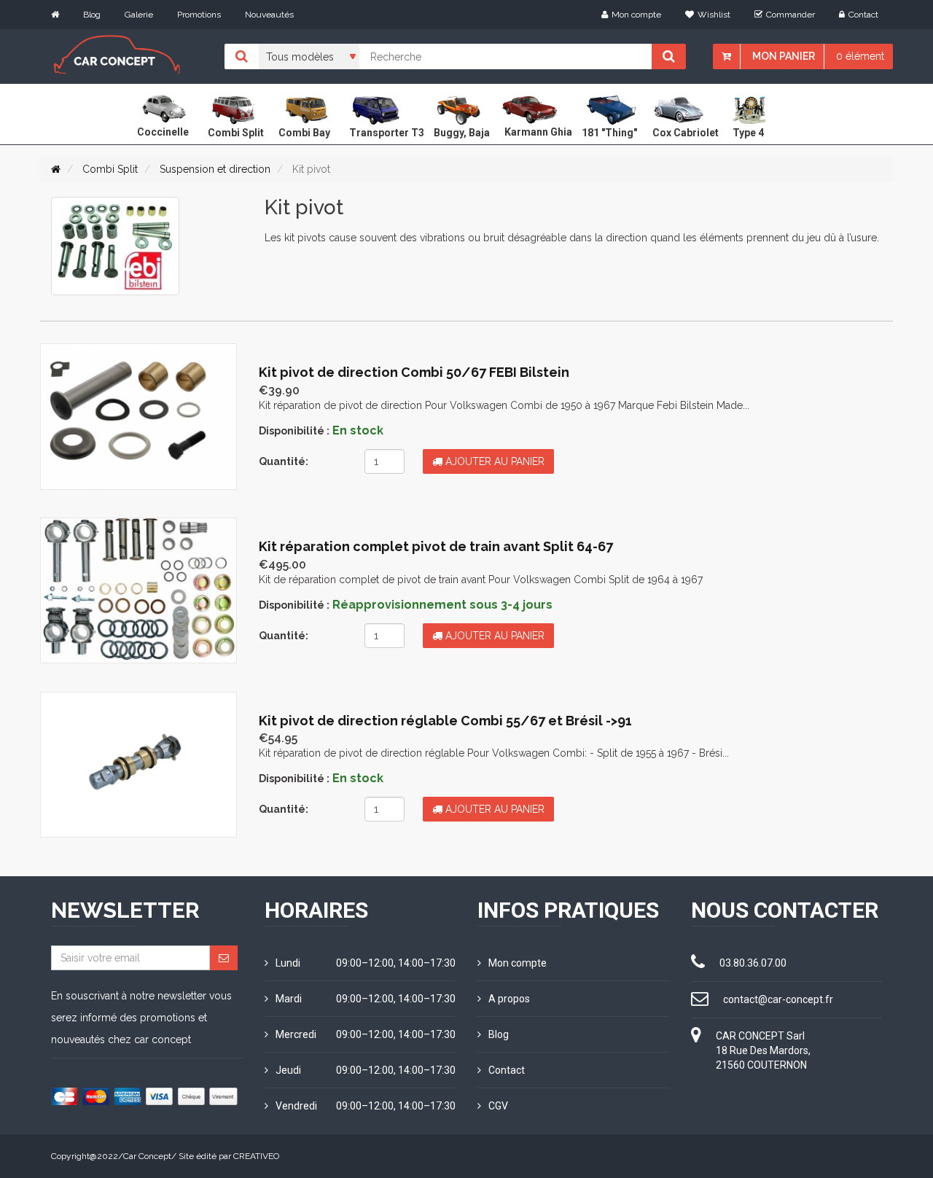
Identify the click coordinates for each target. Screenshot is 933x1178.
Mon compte (636, 14)
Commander (790, 14)
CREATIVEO (256, 1156)
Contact (863, 14)
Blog (92, 14)
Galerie (139, 14)
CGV (498, 1106)
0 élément (860, 56)
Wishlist (714, 14)
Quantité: (283, 461)
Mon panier (783, 56)
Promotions (199, 14)
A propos (509, 999)
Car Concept (147, 1156)
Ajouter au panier (493, 461)
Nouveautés (269, 14)
